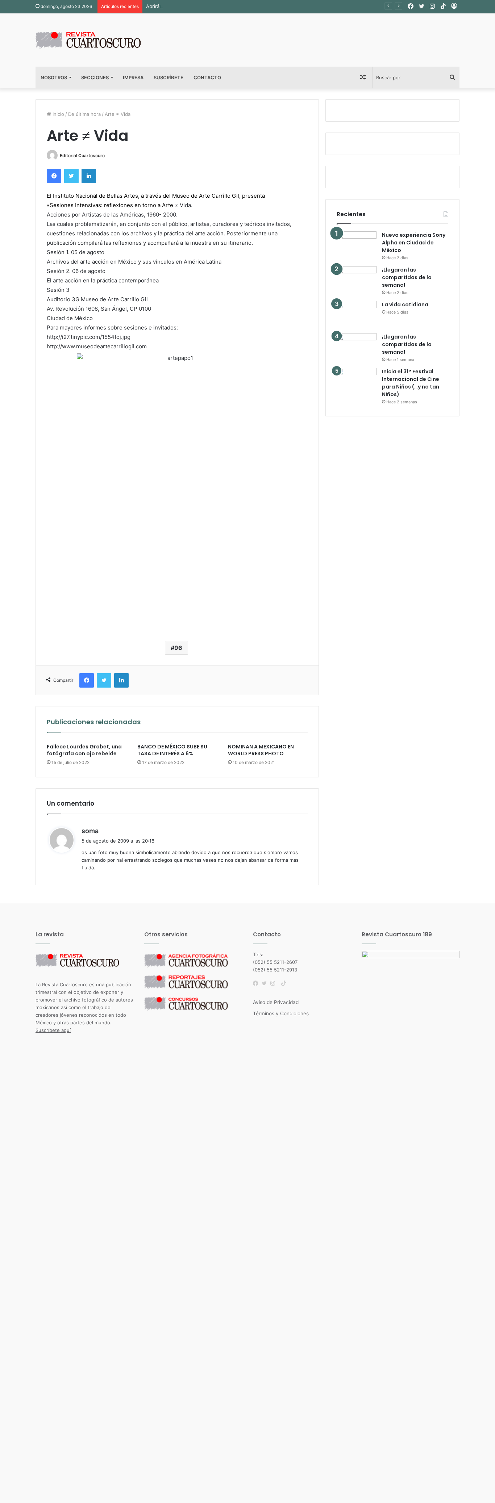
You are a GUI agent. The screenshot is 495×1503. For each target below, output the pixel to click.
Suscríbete (168, 77)
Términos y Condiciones (281, 1013)
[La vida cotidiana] (357, 314)
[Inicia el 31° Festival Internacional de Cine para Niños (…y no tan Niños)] (357, 381)
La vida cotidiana (405, 304)
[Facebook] (257, 983)
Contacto (207, 77)
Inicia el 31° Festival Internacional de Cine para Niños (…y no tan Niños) (410, 383)
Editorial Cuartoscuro (82, 155)
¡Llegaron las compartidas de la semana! (407, 277)
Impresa (133, 77)
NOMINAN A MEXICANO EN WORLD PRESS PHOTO (261, 750)
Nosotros (54, 77)
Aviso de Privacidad (276, 1002)
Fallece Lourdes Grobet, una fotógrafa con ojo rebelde (84, 750)
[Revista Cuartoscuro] (97, 40)
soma (90, 831)
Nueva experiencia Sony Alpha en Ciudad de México (413, 242)
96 (178, 647)
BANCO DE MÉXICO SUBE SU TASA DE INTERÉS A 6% (172, 750)
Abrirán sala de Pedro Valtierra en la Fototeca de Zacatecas (213, 6)
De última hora (84, 114)
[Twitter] (266, 983)
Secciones (95, 77)
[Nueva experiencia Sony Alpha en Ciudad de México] (357, 245)
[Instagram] (274, 983)
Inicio (57, 114)
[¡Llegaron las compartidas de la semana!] (357, 279)
